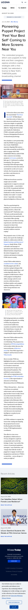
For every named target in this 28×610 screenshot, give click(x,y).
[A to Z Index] (25, 2)
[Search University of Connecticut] (22, 2)
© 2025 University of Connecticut (14, 568)
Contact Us (9, 558)
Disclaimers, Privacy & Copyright (14, 571)
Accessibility (14, 574)
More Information (14, 602)
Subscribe (14, 561)
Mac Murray (14, 22)
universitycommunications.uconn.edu (14, 556)
